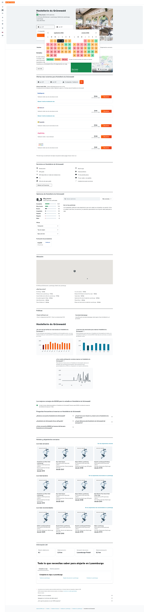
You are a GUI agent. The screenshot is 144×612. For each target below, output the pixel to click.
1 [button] (51, 41)
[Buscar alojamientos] (2, 10)
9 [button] (55, 44)
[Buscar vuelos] (2, 6)
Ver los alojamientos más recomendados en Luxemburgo (99, 507)
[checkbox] (43, 244)
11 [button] (62, 44)
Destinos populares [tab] (54, 568)
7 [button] (81, 44)
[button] (2, 2)
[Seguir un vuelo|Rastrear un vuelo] (2, 20)
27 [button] (69, 51)
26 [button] (66, 51)
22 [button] (51, 51)
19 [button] (66, 48)
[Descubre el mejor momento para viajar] (2, 23)
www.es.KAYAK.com (40, 608)
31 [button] (92, 55)
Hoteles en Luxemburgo (92, 578)
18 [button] (62, 48)
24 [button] (58, 51)
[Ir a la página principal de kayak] (10, 2)
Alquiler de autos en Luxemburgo (70, 578)
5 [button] (74, 44)
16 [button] (55, 48)
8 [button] (51, 44)
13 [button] (69, 44)
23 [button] (55, 51)
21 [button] (48, 51)
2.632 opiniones (50, 14)
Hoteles (47, 608)
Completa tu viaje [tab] (43, 568)
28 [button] (48, 55)
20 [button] (69, 48)
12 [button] (66, 44)
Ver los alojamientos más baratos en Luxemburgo (101, 475)
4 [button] (62, 41)
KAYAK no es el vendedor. (44, 595)
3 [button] (58, 41)
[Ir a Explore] (2, 17)
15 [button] (51, 48)
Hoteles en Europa (55, 608)
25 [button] (62, 51)
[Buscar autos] (2, 13)
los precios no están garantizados (70, 591)
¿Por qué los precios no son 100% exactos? (49, 601)
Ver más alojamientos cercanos (105, 443)
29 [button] (51, 55)
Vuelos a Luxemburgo (45, 578)
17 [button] (58, 48)
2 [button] (55, 41)
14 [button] (48, 48)
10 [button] (58, 44)
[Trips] (2, 28)
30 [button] (55, 55)
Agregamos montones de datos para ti (48, 598)
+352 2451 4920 (40, 20)
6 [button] (69, 41)
